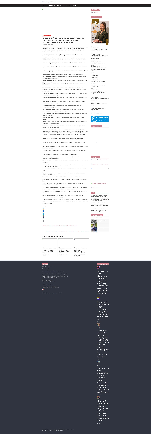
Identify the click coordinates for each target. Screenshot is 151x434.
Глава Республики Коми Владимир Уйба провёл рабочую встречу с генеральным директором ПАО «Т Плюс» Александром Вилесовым (80, 251)
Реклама (59, 5)
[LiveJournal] (65, 218)
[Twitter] (65, 212)
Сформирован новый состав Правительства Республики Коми (59, 225)
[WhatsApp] (65, 215)
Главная (45, 5)
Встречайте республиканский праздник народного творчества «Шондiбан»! (103, 310)
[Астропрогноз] (99, 159)
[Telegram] (65, 214)
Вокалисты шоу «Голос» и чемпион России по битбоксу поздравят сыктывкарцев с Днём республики (103, 282)
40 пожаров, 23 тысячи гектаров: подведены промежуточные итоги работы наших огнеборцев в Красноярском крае (103, 342)
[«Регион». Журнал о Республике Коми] (42, 4)
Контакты (65, 5)
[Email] (65, 219)
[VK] (65, 208)
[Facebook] (65, 211)
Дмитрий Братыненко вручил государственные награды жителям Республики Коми (103, 411)
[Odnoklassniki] (65, 209)
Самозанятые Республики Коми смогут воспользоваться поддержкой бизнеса (67, 231)
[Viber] (65, 216)
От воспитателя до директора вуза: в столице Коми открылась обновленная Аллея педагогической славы (103, 378)
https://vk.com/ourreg (55, 287)
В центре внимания (46, 35)
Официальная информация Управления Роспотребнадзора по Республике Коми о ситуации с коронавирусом (49, 251)
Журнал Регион (50, 44)
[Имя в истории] (94, 12)
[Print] (65, 221)
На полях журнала (73, 5)
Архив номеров (52, 5)
